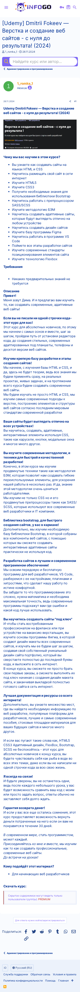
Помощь (50, 980)
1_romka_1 (11, 51)
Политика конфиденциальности (23, 980)
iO (5, 967)
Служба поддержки (15, 974)
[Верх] (72, 981)
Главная (63, 980)
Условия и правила (64, 974)
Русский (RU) (23, 967)
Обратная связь (40, 974)
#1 (75, 101)
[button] (6, 7)
